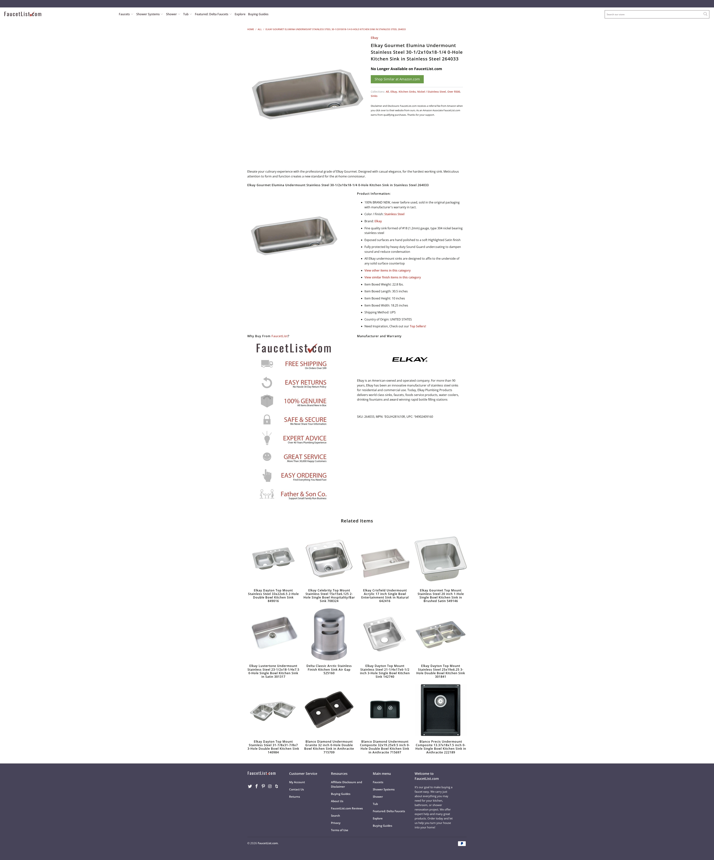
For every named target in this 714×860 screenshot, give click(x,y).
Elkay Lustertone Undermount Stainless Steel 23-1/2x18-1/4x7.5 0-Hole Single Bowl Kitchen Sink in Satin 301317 (273, 634)
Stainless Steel (394, 214)
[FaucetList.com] (59, 14)
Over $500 (453, 91)
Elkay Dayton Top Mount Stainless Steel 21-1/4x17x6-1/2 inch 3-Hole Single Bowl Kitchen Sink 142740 (385, 634)
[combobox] (657, 14)
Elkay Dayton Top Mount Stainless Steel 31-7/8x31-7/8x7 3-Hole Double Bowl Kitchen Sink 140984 (273, 710)
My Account (297, 782)
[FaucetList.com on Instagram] (270, 786)
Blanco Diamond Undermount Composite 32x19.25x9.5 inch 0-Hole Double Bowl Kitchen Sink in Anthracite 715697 (385, 710)
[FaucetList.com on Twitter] (250, 786)
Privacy (335, 823)
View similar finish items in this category (392, 277)
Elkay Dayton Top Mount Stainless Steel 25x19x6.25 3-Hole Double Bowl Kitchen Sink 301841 (441, 634)
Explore (240, 14)
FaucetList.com (268, 843)
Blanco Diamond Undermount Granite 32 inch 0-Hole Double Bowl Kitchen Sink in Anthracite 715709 (329, 710)
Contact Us (296, 789)
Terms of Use (339, 830)
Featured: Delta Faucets (211, 14)
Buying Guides (258, 14)
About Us (337, 801)
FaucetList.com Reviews (347, 808)
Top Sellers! (418, 326)
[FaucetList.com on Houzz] (276, 786)
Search (335, 815)
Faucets (124, 14)
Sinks (374, 96)
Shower (172, 14)
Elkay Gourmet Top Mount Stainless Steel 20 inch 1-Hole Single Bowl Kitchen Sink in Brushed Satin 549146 (441, 559)
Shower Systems (148, 14)
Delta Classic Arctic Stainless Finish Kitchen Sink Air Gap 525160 (329, 634)
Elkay (374, 38)
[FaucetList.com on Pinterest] (263, 786)
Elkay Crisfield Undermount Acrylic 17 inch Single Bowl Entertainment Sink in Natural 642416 (385, 559)
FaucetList (279, 336)
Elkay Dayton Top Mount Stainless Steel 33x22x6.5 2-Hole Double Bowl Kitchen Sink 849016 (273, 559)
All (387, 91)
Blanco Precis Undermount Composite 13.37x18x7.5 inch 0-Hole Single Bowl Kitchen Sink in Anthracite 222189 (441, 710)
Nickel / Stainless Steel (431, 91)
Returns (294, 796)
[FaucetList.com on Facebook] (257, 786)
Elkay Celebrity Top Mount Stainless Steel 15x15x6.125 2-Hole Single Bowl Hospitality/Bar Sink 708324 (329, 559)
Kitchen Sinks (407, 91)
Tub (186, 14)
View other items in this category (387, 270)
